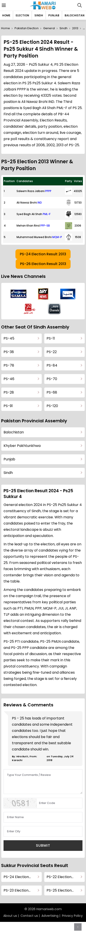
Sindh (38, 15)
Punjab (53, 15)
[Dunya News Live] (68, 294)
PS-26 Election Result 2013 (43, 263)
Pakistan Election (27, 28)
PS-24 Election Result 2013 (43, 254)
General (49, 28)
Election (22, 15)
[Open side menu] (3, 5)
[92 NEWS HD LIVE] (30, 308)
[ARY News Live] (43, 294)
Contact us (29, 915)
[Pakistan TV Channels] (54, 309)
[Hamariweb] (43, 5)
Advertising (49, 915)
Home (6, 15)
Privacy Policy (72, 915)
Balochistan (74, 15)
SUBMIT (43, 845)
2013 (75, 28)
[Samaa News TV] (18, 294)
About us (10, 915)
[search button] (79, 5)
